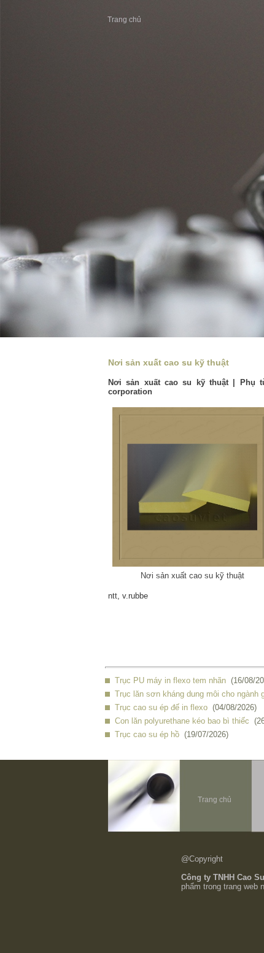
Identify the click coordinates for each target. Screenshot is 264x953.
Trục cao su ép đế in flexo (161, 707)
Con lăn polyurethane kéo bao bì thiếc (182, 720)
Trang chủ (124, 19)
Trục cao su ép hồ (147, 734)
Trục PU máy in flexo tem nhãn (170, 680)
